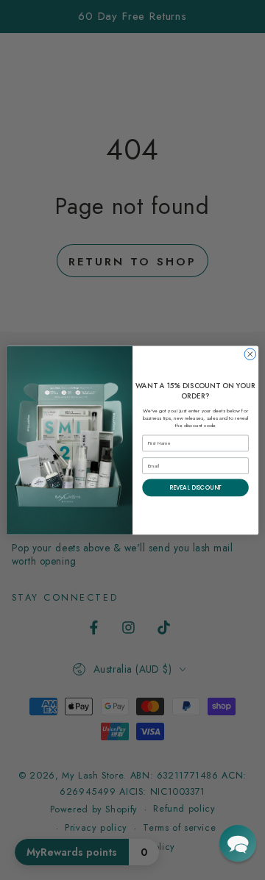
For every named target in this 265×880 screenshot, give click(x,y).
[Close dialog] (250, 354)
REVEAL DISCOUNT (195, 487)
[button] (237, 843)
